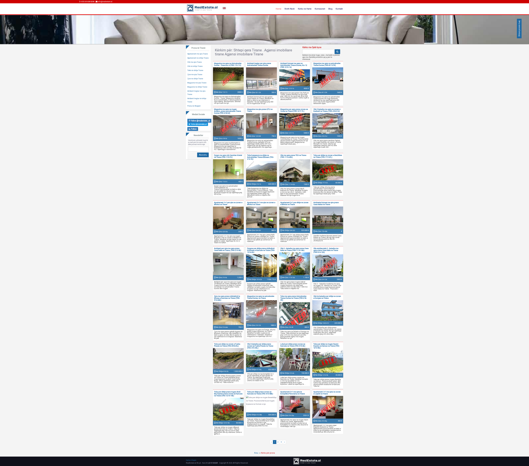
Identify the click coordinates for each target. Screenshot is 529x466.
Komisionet (320, 9)
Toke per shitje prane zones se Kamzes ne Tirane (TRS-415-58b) (260, 393)
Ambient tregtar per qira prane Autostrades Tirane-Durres (259, 64)
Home (278, 9)
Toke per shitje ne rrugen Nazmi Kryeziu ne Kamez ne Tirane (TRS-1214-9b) (326, 346)
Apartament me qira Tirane (197, 54)
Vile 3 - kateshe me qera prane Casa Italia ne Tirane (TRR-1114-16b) (294, 249)
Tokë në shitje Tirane (195, 70)
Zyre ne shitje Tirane (195, 79)
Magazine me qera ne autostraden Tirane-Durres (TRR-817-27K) (327, 64)
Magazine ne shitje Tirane (197, 87)
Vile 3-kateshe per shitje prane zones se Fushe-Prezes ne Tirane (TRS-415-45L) (260, 346)
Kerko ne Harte (304, 9)
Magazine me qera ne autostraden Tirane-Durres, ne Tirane (260, 297)
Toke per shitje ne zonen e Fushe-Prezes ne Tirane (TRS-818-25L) (227, 345)
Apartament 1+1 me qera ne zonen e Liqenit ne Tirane (327, 393)
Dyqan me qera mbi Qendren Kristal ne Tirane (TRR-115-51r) (228, 156)
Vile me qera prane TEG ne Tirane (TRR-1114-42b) (293, 156)
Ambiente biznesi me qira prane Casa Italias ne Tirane (326, 203)
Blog (330, 9)
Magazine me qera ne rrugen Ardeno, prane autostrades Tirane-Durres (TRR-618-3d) (227, 111)
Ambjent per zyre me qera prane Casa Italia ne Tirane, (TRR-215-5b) (227, 249)
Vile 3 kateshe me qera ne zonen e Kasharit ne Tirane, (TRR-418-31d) (326, 110)
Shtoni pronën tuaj (519, 29)
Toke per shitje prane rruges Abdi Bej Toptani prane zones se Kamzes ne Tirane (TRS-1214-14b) (228, 394)
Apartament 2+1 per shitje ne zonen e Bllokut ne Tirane (294, 203)
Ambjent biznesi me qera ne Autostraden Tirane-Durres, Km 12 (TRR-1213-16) (293, 65)
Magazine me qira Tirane (196, 83)
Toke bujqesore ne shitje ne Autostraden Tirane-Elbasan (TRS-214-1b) (260, 157)
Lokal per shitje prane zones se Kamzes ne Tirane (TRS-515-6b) (292, 345)
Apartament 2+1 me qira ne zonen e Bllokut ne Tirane (261, 203)
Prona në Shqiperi (194, 106)
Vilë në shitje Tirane (195, 66)
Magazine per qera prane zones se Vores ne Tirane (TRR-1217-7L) (294, 110)
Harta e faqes (191, 460)
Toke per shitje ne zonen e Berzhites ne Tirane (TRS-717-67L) (327, 156)
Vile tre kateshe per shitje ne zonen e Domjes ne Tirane (327, 297)
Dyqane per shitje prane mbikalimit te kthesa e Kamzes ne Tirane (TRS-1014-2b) (261, 250)
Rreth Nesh (290, 9)
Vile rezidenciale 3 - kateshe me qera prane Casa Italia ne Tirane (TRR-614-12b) (325, 250)
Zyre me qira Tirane (194, 75)
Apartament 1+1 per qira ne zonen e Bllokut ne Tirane (228, 203)
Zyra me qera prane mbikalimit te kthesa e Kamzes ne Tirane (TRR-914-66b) (227, 298)
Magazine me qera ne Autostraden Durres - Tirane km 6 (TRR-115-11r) (227, 64)
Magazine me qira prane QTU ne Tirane (259, 110)
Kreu (256, 453)
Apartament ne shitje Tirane (198, 58)
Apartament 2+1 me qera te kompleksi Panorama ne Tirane (292, 393)
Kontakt (339, 9)
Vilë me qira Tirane (194, 62)
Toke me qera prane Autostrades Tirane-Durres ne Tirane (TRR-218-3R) (293, 298)
